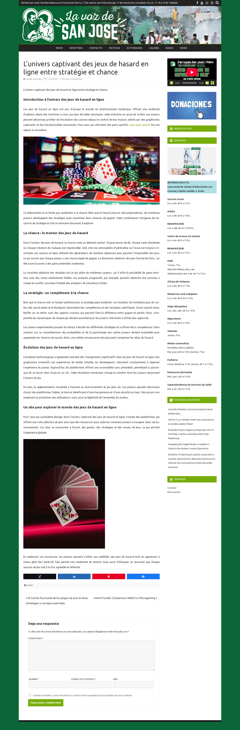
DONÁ (183, 48)
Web (115, 679)
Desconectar (173, 492)
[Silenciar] (207, 83)
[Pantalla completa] (212, 83)
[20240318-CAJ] (176, 171)
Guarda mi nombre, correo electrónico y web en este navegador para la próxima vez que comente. (83, 695)
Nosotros (76, 48)
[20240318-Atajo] (212, 171)
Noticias (114, 48)
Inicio (59, 48)
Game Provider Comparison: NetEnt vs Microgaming (125, 598)
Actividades (134, 48)
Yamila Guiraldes (33, 79)
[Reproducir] (171, 83)
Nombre (34, 679)
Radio (169, 48)
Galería (154, 48)
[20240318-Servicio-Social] (200, 171)
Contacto (95, 48)
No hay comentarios (72, 79)
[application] (192, 72)
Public (30, 585)
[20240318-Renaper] (188, 171)
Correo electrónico (83, 679)
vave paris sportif (139, 124)
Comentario (35, 638)
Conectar (172, 488)
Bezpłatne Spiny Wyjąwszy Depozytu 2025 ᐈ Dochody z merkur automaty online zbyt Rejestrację (191, 434)
